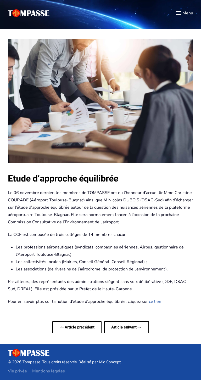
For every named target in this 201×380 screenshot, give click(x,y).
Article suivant (124, 327)
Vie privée (17, 371)
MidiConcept (110, 362)
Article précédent (79, 327)
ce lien (155, 301)
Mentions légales (48, 371)
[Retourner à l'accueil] (28, 13)
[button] (184, 13)
